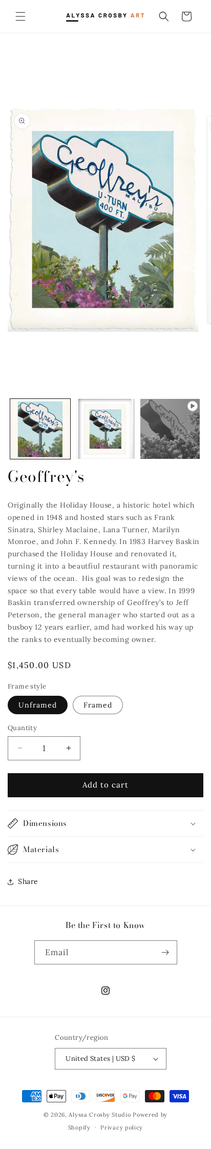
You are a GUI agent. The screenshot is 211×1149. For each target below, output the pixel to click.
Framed (97, 705)
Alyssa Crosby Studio (100, 1114)
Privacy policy (121, 1127)
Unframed (37, 705)
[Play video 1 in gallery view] (170, 429)
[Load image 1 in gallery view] (40, 429)
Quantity (22, 727)
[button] (20, 16)
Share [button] (28, 881)
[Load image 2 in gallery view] (105, 429)
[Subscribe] (165, 952)
